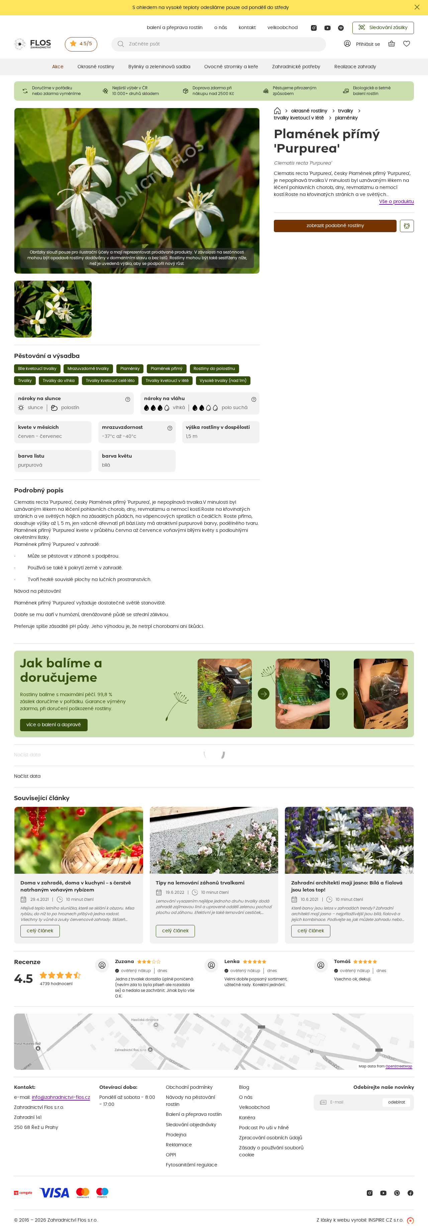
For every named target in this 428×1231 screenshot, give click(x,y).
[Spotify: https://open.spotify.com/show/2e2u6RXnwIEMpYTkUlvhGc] (341, 28)
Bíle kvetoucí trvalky (37, 369)
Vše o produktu (396, 201)
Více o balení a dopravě (53, 725)
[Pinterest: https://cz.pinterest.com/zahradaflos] (397, 1193)
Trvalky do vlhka (59, 381)
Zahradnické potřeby (296, 67)
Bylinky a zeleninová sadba (159, 67)
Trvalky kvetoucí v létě (167, 381)
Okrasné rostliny (96, 67)
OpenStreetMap (399, 1066)
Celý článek (40, 931)
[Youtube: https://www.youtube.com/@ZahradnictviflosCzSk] (327, 28)
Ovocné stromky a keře (231, 67)
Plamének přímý (167, 369)
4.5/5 (86, 43)
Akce (58, 67)
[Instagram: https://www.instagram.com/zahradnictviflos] (314, 28)
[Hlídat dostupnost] (407, 226)
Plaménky (130, 369)
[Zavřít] (417, 7)
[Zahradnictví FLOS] (32, 44)
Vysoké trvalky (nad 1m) (223, 381)
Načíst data (119, 756)
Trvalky (25, 381)
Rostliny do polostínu (214, 369)
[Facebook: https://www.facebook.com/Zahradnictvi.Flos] (410, 1193)
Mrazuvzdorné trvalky (88, 369)
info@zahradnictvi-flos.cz (61, 1097)
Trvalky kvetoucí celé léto (110, 381)
